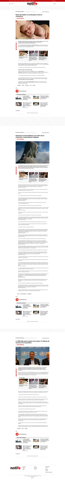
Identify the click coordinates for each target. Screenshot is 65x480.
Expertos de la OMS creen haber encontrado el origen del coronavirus (29, 394)
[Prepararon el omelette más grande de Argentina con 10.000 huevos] (36, 97)
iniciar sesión (30, 321)
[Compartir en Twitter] (20, 18)
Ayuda (36, 476)
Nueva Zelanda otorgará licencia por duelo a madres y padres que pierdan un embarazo (31, 75)
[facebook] (19, 18)
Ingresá (54, 3)
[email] (21, 18)
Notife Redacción (22, 91)
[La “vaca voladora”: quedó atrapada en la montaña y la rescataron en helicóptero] (19, 97)
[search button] (9, 0)
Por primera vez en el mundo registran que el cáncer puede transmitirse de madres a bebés (32, 67)
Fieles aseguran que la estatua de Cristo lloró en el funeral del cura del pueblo (30, 195)
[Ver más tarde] (16, 18)
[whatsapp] (17, 18)
